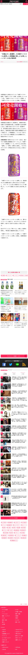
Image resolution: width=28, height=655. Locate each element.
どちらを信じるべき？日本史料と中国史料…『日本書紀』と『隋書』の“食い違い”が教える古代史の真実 (18, 420)
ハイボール (16, 275)
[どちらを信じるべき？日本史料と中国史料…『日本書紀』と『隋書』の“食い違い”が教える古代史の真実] (6, 421)
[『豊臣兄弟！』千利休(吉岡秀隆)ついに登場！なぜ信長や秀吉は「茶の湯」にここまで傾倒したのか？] (6, 456)
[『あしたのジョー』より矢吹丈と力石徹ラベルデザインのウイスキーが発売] (20, 286)
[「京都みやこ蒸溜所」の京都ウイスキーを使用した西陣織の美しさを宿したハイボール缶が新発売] (14, 44)
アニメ (4, 525)
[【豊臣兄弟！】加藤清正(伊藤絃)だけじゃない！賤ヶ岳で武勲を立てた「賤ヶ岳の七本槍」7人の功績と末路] (6, 400)
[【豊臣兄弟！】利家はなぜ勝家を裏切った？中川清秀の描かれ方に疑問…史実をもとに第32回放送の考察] (6, 428)
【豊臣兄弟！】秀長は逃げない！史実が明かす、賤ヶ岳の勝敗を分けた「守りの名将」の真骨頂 (18, 385)
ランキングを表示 (14, 518)
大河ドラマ (17, 522)
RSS (24, 364)
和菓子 (16, 618)
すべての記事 (5, 609)
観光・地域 (4, 620)
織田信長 (17, 530)
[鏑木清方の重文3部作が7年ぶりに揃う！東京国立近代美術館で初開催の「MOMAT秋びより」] (6, 499)
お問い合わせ (18, 633)
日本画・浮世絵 (18, 611)
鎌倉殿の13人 (14, 540)
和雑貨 (16, 616)
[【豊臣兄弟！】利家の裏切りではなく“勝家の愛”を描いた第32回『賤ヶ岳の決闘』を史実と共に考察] (6, 435)
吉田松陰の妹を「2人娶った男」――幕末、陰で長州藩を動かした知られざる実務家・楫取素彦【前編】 (19, 476)
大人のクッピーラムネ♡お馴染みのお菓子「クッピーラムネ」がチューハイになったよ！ (20, 309)
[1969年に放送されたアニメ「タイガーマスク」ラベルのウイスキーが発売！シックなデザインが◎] (7, 317)
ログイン (21, 3)
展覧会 (25, 535)
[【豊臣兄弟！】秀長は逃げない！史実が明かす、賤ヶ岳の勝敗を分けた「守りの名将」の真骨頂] (6, 386)
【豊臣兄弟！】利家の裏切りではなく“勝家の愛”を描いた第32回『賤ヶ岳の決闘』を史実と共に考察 (18, 434)
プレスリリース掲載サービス (13, 356)
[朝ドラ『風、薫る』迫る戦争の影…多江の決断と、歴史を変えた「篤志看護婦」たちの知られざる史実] (6, 407)
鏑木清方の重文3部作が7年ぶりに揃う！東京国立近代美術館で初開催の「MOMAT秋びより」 (18, 497)
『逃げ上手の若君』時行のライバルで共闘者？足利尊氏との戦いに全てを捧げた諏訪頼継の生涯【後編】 (18, 441)
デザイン (17, 532)
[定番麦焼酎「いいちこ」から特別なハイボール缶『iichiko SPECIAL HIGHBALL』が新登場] (7, 301)
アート (3, 611)
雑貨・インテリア (6, 616)
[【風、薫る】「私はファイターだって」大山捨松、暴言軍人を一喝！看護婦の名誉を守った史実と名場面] (6, 485)
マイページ (4, 635)
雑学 (4, 527)
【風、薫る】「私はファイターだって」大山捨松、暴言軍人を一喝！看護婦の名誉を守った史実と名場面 (19, 483)
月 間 (23, 373)
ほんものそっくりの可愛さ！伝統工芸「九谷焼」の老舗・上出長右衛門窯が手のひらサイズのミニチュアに (18, 490)
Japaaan (14, 1)
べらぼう (11, 530)
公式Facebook (4, 364)
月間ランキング (5, 642)
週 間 (14, 373)
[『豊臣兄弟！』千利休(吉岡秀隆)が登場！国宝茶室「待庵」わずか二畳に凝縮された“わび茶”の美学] (6, 393)
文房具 (23, 532)
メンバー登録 (25, 3)
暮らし (3, 622)
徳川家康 (6, 532)
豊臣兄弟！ (5, 535)
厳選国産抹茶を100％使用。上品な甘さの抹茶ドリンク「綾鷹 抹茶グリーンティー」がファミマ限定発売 (7, 293)
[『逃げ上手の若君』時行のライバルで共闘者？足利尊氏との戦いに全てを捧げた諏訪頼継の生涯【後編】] (6, 442)
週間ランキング (18, 640)
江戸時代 (4, 522)
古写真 (3, 624)
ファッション (5, 613)
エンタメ (17, 620)
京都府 (3, 275)
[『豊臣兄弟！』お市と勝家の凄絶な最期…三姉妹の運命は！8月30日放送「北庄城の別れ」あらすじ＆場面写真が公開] (6, 513)
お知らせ (4, 631)
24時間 (5, 373)
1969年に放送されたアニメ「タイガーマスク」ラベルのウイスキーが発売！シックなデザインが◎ (7, 325)
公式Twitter (10, 364)
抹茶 (12, 532)
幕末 (14, 527)
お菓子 (9, 527)
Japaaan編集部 (20, 61)
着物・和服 (17, 613)
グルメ (2, 61)
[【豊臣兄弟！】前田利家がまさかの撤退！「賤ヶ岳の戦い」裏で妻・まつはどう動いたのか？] (6, 449)
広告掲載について (6, 633)
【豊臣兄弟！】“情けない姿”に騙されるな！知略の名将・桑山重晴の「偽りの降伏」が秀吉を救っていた (19, 378)
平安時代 (24, 522)
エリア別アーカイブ (6, 637)
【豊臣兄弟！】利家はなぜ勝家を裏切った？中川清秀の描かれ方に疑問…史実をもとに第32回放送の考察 (18, 427)
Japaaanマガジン (19, 629)
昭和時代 (11, 538)
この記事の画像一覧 (14, 272)
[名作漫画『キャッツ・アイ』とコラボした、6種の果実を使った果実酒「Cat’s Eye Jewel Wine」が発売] (20, 317)
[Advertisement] (14, 20)
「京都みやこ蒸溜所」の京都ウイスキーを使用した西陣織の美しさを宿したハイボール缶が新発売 (14, 56)
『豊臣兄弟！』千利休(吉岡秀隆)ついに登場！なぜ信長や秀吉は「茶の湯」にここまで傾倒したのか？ (19, 455)
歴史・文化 (17, 622)
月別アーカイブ (18, 637)
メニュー (1, 1)
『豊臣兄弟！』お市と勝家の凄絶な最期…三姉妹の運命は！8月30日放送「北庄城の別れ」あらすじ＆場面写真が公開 (19, 511)
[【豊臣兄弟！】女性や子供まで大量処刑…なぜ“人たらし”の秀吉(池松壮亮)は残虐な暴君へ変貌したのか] (6, 471)
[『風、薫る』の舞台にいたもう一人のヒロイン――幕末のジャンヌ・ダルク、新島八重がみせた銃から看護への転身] (6, 414)
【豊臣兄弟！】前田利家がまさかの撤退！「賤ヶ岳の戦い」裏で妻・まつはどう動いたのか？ (18, 448)
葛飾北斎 (24, 538)
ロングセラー (17, 525)
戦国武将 (10, 525)
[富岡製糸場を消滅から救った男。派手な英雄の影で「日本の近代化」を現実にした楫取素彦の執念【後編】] (6, 506)
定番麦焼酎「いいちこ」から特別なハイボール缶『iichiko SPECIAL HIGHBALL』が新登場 (7, 309)
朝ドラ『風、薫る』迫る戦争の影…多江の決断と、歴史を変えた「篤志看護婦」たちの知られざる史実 (19, 406)
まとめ (16, 609)
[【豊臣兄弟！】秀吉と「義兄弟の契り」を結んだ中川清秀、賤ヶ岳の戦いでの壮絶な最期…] (6, 464)
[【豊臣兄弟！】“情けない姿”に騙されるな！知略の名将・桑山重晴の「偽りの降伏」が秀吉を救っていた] (6, 379)
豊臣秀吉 (12, 535)
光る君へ (18, 538)
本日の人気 (4, 640)
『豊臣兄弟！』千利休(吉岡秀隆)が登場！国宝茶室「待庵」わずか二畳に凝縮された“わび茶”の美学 (19, 392)
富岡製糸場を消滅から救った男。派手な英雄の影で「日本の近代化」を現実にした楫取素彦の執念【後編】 (18, 504)
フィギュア (18, 535)
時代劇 (24, 527)
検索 (27, 1)
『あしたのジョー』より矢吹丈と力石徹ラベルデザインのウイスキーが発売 (20, 292)
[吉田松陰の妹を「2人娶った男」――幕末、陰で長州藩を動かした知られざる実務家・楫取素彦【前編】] (6, 478)
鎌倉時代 (5, 538)
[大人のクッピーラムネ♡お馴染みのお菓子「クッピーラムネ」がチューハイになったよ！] (20, 301)
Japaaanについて (19, 631)
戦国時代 (11, 522)
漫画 (19, 527)
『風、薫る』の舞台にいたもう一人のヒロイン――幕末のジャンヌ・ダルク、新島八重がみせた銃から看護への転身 (19, 413)
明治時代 (23, 530)
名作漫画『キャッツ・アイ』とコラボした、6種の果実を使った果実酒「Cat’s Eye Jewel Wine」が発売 (20, 325)
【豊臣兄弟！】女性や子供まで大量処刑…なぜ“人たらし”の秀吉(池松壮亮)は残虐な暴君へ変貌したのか (19, 469)
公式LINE (17, 364)
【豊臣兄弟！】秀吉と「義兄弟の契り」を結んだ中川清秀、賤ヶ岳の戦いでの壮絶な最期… (18, 462)
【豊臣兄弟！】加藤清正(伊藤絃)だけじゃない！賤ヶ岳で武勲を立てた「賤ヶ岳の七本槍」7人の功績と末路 (19, 399)
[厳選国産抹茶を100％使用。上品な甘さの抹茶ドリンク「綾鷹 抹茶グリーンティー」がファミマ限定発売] (7, 286)
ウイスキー (9, 275)
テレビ (5, 530)
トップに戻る (24, 604)
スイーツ (24, 525)
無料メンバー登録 (19, 635)
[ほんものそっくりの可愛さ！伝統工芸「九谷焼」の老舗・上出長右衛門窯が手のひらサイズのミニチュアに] (6, 492)
